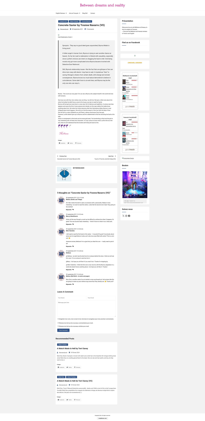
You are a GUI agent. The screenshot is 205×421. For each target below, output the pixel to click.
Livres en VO (63, 21)
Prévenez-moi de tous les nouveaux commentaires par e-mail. (76, 323)
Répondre (69, 209)
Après (127, 133)
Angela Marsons (130, 99)
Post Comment (63, 330)
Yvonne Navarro (86, 21)
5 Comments (90, 29)
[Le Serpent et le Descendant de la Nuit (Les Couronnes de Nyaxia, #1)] (124, 125)
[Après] (124, 136)
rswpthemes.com (102, 418)
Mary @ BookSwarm (72, 216)
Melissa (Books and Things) (74, 199)
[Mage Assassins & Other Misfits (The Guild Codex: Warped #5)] (124, 90)
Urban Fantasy (74, 21)
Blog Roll (84, 13)
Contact (92, 13)
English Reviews (60, 13)
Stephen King (129, 134)
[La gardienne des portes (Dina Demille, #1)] (124, 142)
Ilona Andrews (126, 144)
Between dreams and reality (102, 5)
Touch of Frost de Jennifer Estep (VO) (105, 159)
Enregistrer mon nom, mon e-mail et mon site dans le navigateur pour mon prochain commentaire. (86, 319)
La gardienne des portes (130, 141)
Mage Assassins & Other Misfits (131, 89)
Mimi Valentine (70, 231)
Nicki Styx (61, 377)
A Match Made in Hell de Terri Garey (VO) (74, 381)
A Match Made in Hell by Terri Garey (72, 348)
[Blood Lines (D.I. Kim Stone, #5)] (124, 99)
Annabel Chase (129, 84)
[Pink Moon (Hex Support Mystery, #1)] (124, 84)
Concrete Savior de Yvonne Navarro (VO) (68, 159)
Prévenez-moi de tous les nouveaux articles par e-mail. (74, 326)
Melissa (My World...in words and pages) (78, 276)
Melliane (68, 253)
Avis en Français (73, 13)
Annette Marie (126, 92)
